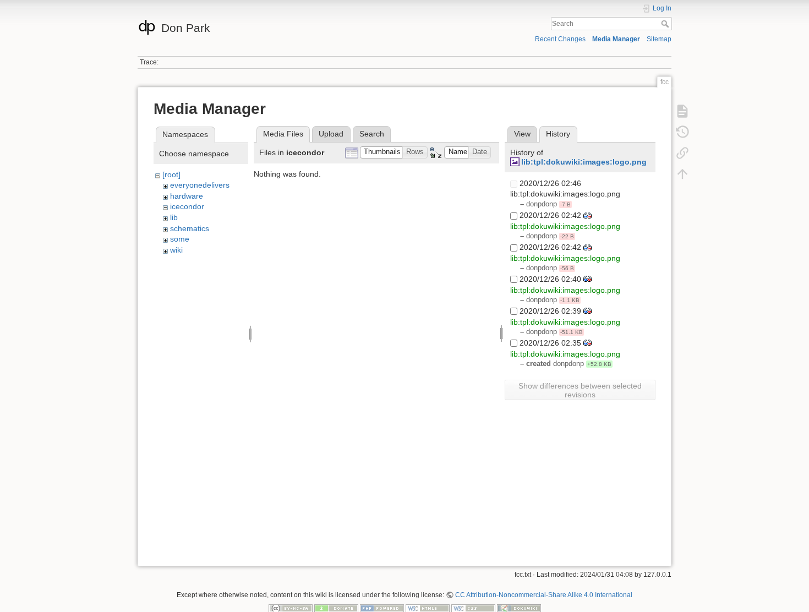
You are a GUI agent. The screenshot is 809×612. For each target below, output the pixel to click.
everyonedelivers (199, 185)
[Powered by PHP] (382, 607)
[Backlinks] (682, 152)
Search (666, 24)
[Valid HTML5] (428, 607)
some (179, 238)
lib (174, 217)
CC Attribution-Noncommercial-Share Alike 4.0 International (543, 595)
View (522, 133)
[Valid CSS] (473, 607)
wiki (176, 249)
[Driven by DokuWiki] (519, 607)
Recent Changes (560, 39)
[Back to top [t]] (682, 173)
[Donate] (336, 607)
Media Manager (616, 39)
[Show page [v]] (682, 110)
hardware (186, 196)
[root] (171, 174)
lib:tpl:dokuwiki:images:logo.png (584, 161)
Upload (331, 133)
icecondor (187, 206)
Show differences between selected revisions (580, 390)
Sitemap (659, 39)
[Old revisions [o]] (682, 131)
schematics (189, 228)
